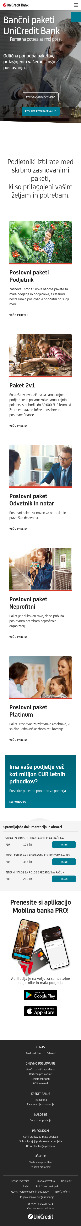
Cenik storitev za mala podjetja (40, 1136)
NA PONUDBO (17, 801)
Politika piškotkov (40, 1167)
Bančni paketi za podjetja (40, 1069)
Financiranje (40, 1099)
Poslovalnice (33, 1053)
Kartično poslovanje (40, 1074)
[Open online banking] (66, 5)
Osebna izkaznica (19, 1181)
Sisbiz (26, 1186)
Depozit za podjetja (40, 1120)
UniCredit (66, 1181)
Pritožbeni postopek (47, 1186)
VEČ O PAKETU (18, 425)
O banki (51, 1053)
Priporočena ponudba (40, 96)
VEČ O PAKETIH (18, 315)
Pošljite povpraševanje (40, 111)
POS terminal (40, 1083)
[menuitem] (76, 17)
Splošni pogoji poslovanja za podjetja (40, 1141)
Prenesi (64, 844)
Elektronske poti (41, 1078)
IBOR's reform (62, 1191)
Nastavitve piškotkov (40, 1162)
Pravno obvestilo (45, 1181)
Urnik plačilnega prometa (40, 1146)
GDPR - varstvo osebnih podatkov (30, 1191)
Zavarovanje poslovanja (40, 1104)
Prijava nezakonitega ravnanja (37, 1197)
